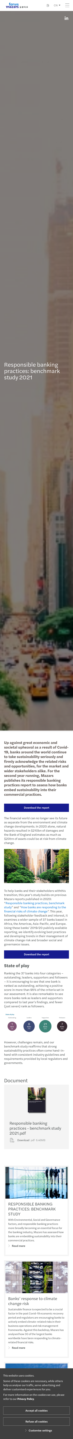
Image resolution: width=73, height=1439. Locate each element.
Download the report (36, 807)
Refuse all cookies (36, 1421)
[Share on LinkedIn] (66, 18)
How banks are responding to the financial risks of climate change (35, 909)
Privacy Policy (25, 1399)
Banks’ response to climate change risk (32, 1300)
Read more (18, 1246)
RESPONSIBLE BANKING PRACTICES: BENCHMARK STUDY (32, 1209)
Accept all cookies (36, 1410)
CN (56, 5)
